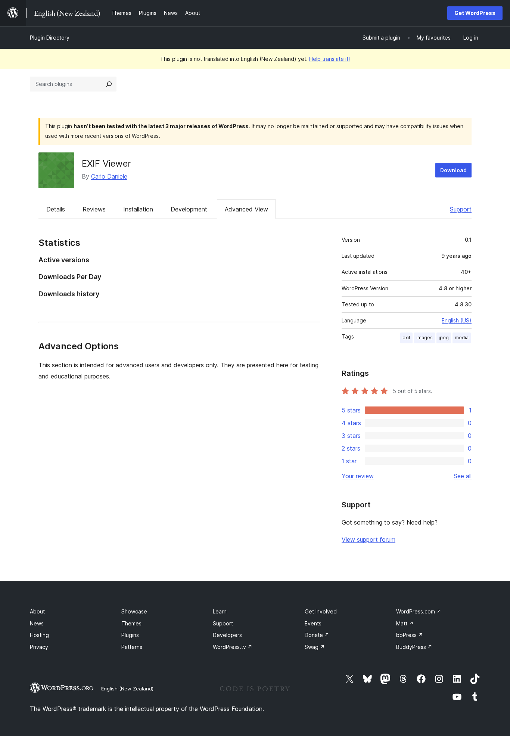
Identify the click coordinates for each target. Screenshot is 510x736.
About (37, 611)
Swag (315, 647)
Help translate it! (329, 59)
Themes (131, 623)
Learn (220, 611)
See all (463, 476)
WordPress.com (418, 611)
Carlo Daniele (109, 176)
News (37, 623)
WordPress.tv (232, 647)
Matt (405, 623)
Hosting (39, 635)
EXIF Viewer (106, 163)
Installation (138, 209)
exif (406, 337)
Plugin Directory (49, 37)
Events (313, 623)
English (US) (457, 320)
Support (461, 209)
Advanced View (246, 209)
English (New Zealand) (127, 689)
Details (55, 209)
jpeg (444, 337)
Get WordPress (474, 13)
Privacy (39, 647)
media (462, 337)
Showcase (134, 611)
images (424, 337)
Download (453, 170)
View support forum (368, 539)
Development (189, 209)
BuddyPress (414, 647)
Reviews (94, 209)
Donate (317, 635)
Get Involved (321, 611)
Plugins (130, 635)
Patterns (131, 647)
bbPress (409, 635)
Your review (358, 476)
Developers (227, 635)
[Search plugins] (109, 84)
